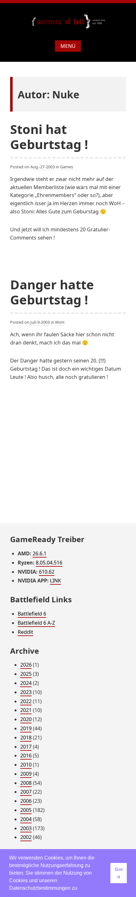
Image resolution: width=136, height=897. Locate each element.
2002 (26, 837)
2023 (26, 692)
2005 (26, 810)
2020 (26, 719)
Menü (68, 46)
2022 (26, 701)
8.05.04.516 (49, 562)
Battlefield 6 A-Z (36, 622)
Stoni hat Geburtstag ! (49, 136)
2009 (26, 773)
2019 (26, 728)
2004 (26, 819)
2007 (26, 791)
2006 (26, 800)
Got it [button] (119, 873)
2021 (26, 710)
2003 (26, 828)
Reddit (25, 631)
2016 (26, 755)
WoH (60, 322)
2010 (26, 764)
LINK (55, 580)
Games (66, 167)
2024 (26, 683)
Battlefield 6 (32, 613)
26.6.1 (39, 553)
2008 (26, 782)
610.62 (46, 571)
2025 (26, 673)
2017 (26, 746)
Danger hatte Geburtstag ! (52, 292)
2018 (26, 737)
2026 (26, 664)
